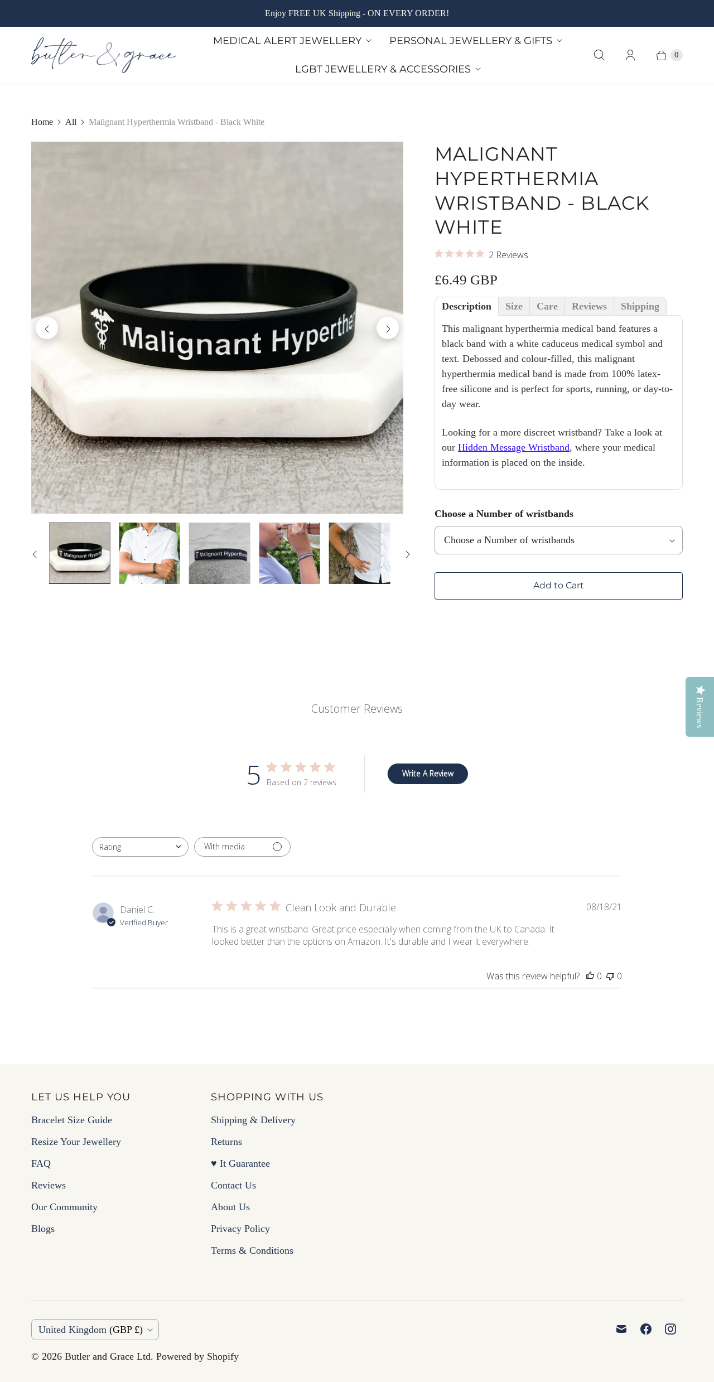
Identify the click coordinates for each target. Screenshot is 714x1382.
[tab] (467, 306)
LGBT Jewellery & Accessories (383, 69)
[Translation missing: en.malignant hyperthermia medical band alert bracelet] (219, 553)
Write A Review (428, 773)
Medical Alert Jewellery (287, 41)
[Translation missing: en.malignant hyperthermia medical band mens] (359, 553)
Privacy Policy (240, 1228)
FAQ (41, 1163)
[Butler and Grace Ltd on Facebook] (646, 1329)
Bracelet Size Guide (71, 1119)
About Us (230, 1206)
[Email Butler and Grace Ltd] (621, 1329)
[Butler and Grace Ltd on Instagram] (670, 1329)
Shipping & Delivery (253, 1119)
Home (42, 122)
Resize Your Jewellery (76, 1141)
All (70, 122)
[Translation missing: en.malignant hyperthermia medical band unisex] (79, 553)
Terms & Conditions (252, 1250)
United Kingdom (90, 1329)
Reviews (48, 1185)
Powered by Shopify (197, 1356)
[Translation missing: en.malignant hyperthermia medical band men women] (289, 553)
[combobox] (140, 847)
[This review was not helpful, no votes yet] (610, 976)
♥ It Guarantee (240, 1163)
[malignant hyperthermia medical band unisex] (217, 328)
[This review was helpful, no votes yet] (590, 976)
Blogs (43, 1228)
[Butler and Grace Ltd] (103, 55)
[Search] (599, 55)
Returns (226, 1141)
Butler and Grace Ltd (108, 1356)
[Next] (388, 328)
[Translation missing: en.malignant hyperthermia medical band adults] (149, 553)
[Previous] (47, 328)
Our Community (64, 1206)
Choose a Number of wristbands (504, 513)
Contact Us (233, 1185)
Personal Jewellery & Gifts (470, 41)
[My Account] (630, 55)
